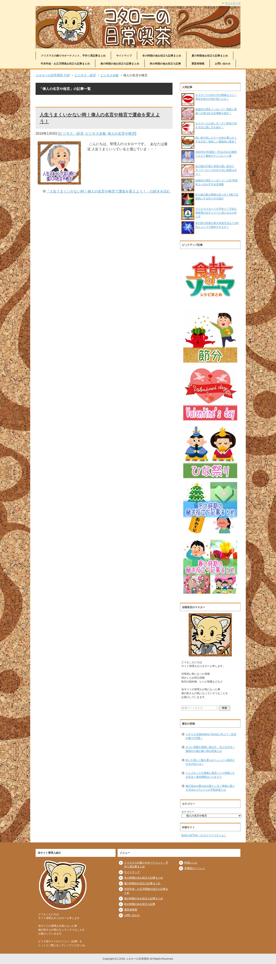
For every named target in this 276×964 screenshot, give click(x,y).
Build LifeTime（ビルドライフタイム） (204, 835)
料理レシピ (190, 862)
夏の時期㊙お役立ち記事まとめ (210, 55)
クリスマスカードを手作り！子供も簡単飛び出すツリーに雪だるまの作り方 (216, 212)
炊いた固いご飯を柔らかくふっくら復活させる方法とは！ (210, 762)
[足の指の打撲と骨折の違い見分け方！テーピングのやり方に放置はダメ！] (187, 175)
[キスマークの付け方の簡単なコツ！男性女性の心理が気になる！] (187, 104)
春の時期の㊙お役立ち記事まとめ (119, 63)
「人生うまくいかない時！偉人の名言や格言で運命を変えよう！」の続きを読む (108, 191)
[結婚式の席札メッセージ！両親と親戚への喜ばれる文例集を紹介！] (187, 118)
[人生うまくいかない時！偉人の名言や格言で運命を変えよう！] (59, 182)
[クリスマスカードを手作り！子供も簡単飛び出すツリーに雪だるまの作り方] (187, 217)
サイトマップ (124, 55)
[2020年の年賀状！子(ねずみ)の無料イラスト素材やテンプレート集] (187, 161)
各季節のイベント (194, 868)
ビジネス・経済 (71, 133)
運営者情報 (197, 63)
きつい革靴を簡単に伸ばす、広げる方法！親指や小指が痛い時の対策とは (210, 749)
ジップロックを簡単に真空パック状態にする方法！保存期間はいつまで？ (210, 775)
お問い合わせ (223, 63)
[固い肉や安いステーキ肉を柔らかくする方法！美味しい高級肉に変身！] (187, 146)
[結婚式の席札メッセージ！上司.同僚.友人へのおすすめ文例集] (187, 189)
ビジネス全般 (95, 133)
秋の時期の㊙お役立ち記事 (165, 63)
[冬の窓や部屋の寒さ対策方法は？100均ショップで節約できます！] (187, 232)
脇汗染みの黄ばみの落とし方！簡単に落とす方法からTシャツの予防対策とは (210, 787)
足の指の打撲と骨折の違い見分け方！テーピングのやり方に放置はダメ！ (216, 170)
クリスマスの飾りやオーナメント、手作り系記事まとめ (73, 55)
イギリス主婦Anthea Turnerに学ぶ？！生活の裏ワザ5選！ (211, 736)
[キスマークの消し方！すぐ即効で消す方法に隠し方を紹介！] (187, 132)
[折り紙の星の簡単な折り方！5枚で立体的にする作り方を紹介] (187, 203)
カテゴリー (187, 811)
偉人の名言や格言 (121, 133)
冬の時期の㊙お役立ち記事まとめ (161, 55)
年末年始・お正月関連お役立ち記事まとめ (65, 63)
